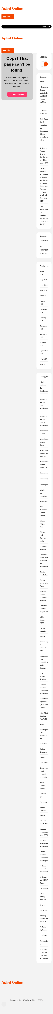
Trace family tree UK (43, 897)
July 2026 (43, 280)
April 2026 (44, 296)
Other (42, 757)
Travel (42, 905)
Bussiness (43, 501)
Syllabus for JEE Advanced (44, 869)
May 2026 (43, 290)
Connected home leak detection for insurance (44, 561)
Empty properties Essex (44, 583)
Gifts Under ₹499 (42, 620)
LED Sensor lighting (43, 676)
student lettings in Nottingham (45, 843)
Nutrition (43, 744)
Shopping (43, 802)
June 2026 (43, 285)
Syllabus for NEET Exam (44, 880)
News (42, 724)
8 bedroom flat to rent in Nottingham (45, 419)
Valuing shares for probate (44, 918)
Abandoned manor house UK (44, 464)
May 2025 (43, 364)
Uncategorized (46, 910)
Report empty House (42, 785)
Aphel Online (12, 8)
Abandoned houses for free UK (44, 453)
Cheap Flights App (42, 524)
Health (42, 636)
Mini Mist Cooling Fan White (44, 716)
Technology (44, 888)
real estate (44, 763)
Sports (42, 815)
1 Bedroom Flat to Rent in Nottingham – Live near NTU (44, 154)
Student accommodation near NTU (46, 832)
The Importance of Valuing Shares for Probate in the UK (44, 215)
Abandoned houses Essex (44, 442)
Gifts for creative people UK (44, 609)
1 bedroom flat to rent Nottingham (45, 402)
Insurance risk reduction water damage (44, 662)
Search (43, 56)
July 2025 (43, 359)
